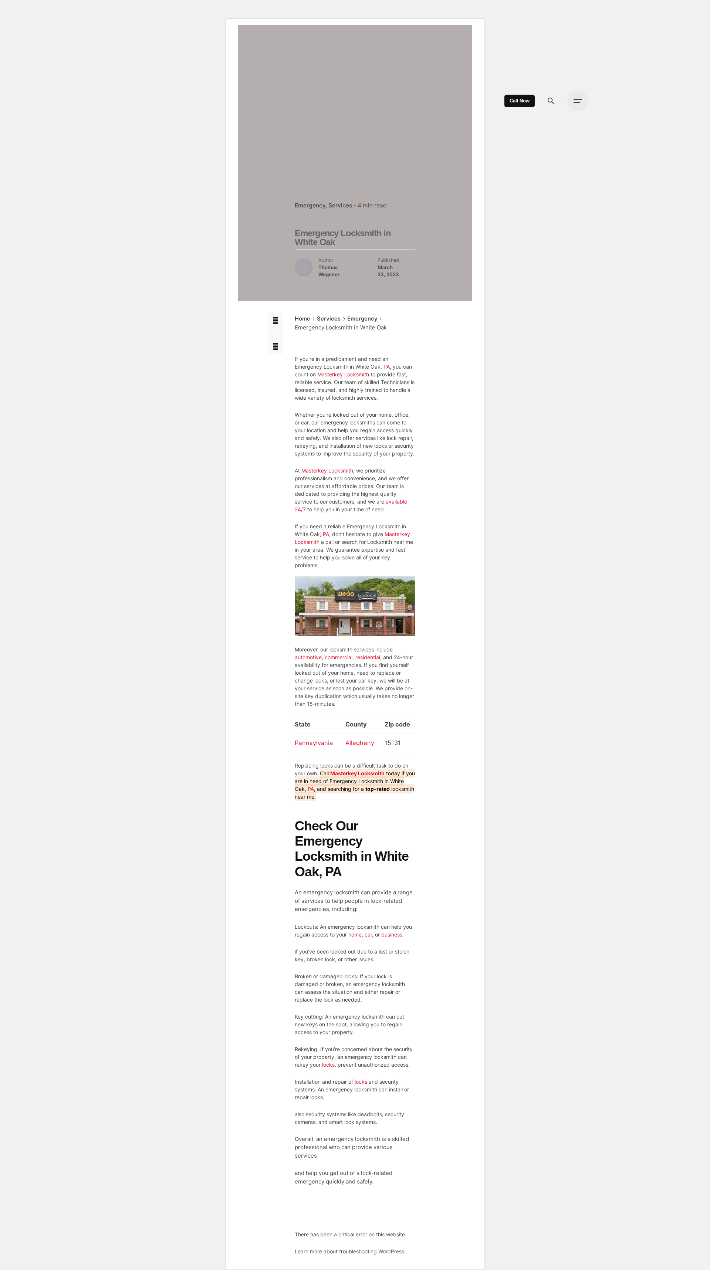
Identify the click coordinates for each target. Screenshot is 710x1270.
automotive (308, 657)
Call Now (520, 101)
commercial (338, 657)
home (355, 934)
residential (367, 657)
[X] (275, 333)
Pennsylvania (314, 742)
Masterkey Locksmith (343, 374)
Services (340, 205)
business (391, 934)
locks (328, 1064)
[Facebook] (275, 320)
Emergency (310, 205)
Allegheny (359, 742)
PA (386, 366)
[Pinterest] (275, 346)
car (368, 934)
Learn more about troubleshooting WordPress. (350, 1251)
